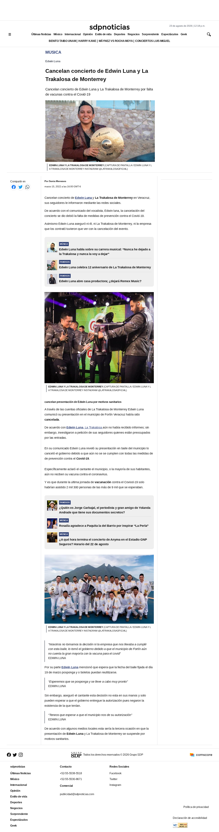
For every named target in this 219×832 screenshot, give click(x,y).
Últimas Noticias (41, 34)
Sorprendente (150, 34)
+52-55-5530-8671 (71, 779)
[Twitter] (20, 186)
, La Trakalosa (84, 427)
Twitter (113, 779)
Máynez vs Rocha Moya (116, 40)
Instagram (115, 784)
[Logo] (109, 27)
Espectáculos (169, 34)
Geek (184, 34)
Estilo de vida (103, 34)
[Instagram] (21, 755)
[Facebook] (13, 186)
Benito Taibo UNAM (62, 40)
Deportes (119, 34)
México (58, 34)
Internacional (73, 34)
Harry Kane (87, 40)
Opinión (88, 34)
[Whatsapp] (27, 186)
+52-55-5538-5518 (71, 773)
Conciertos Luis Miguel (152, 40)
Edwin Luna (52, 61)
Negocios (133, 34)
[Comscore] (201, 754)
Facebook (115, 773)
